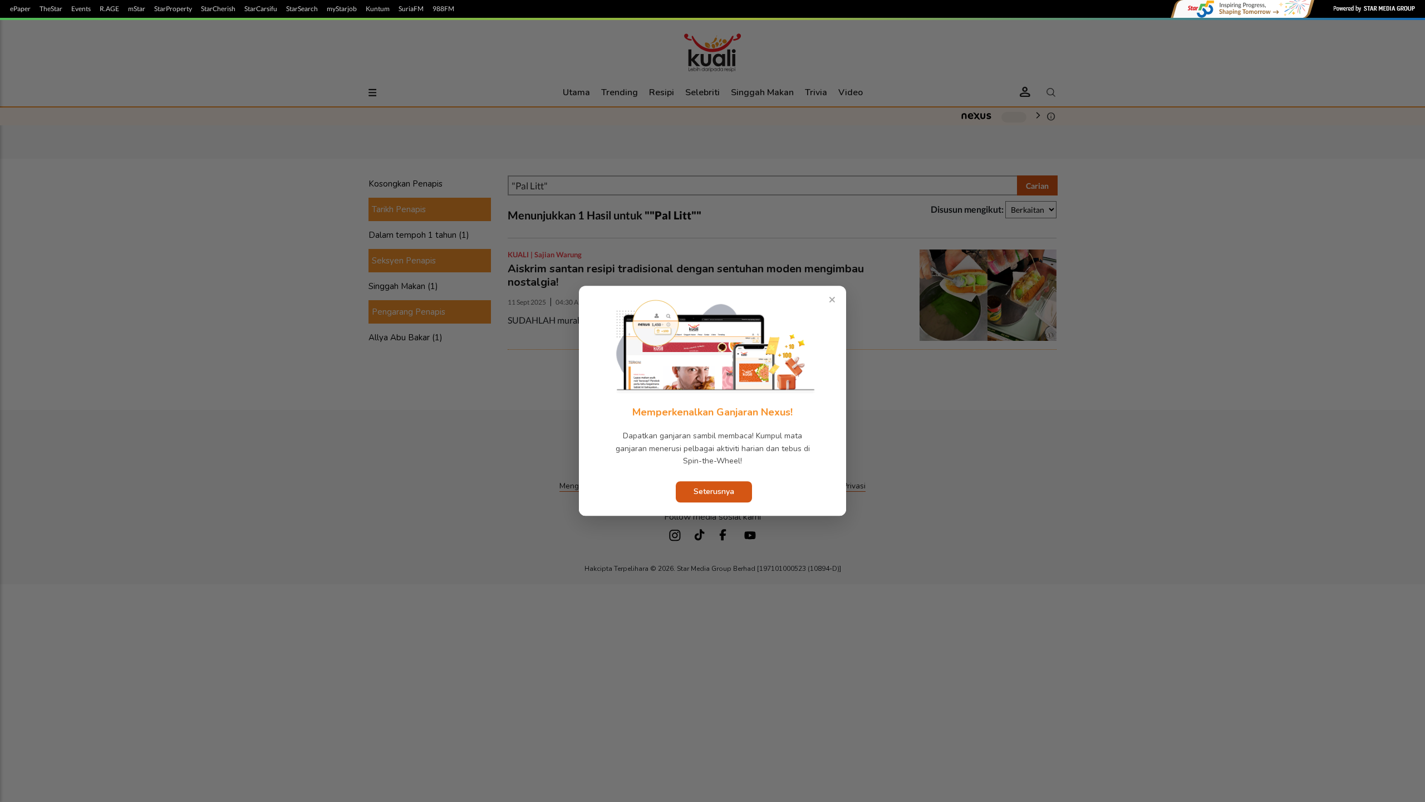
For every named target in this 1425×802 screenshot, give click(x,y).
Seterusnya (714, 492)
